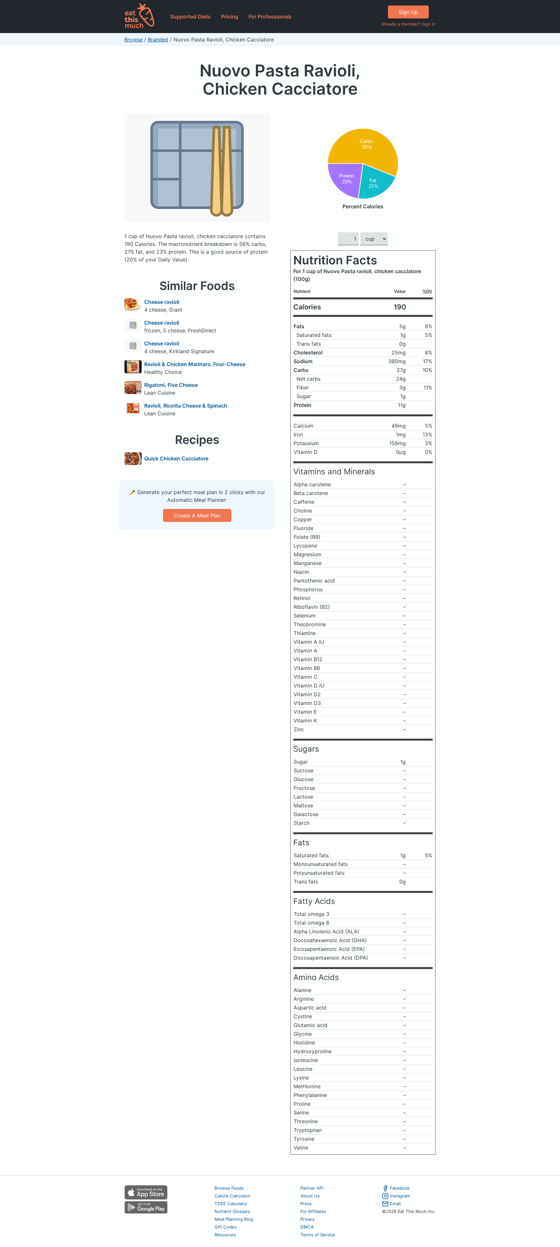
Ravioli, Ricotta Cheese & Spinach (185, 405)
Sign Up (408, 12)
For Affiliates (313, 1211)
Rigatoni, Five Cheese (171, 385)
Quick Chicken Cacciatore (176, 458)
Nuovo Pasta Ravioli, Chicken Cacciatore (280, 79)
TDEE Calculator (231, 1203)
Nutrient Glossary (232, 1211)
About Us (310, 1195)
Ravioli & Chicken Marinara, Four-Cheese (194, 364)
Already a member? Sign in (408, 24)
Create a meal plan (197, 515)
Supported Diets (190, 16)
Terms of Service (317, 1234)
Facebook (400, 1188)
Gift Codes (226, 1227)
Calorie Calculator (233, 1195)
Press (306, 1203)
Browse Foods (229, 1188)
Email (395, 1203)
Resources (225, 1234)
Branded (158, 39)
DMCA (307, 1227)
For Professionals (270, 16)
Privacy (307, 1219)
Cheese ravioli (161, 302)
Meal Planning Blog (234, 1219)
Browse (133, 39)
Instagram (400, 1195)
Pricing (229, 16)
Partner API (311, 1188)
